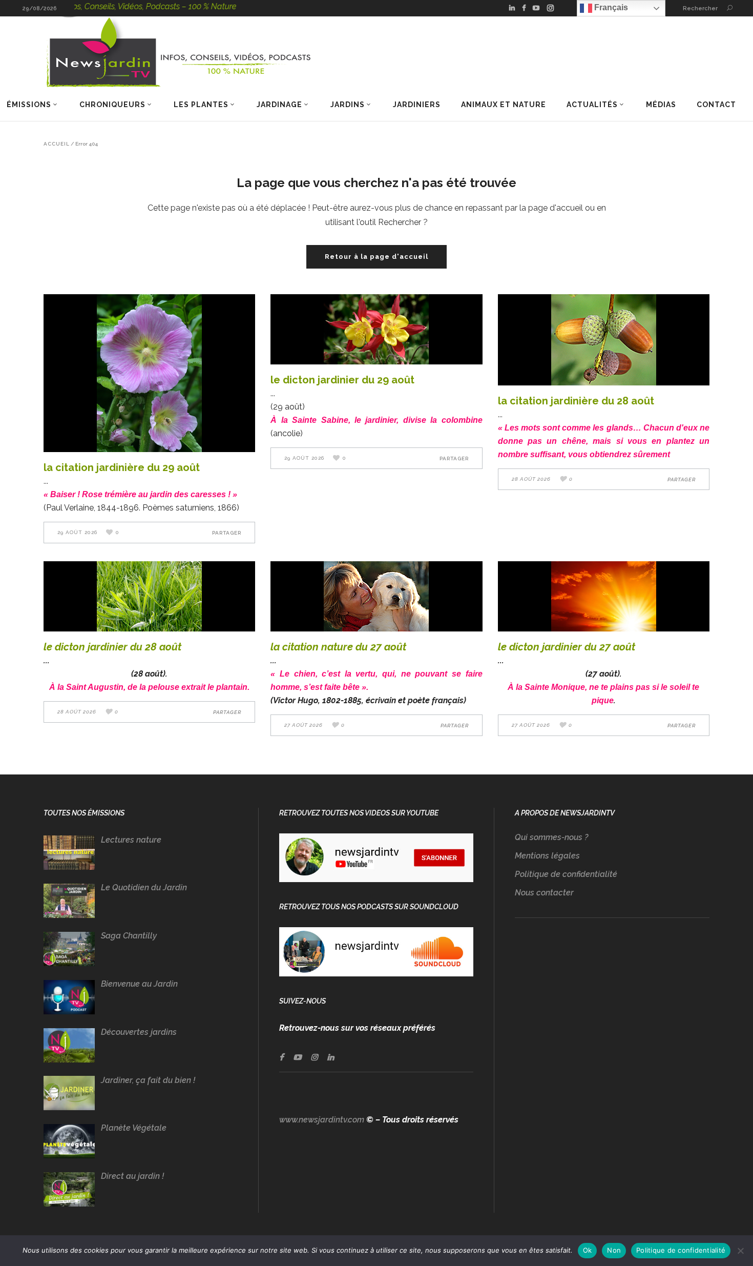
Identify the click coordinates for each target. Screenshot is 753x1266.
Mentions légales (547, 856)
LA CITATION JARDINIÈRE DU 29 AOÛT (122, 467)
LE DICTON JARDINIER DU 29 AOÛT (342, 380)
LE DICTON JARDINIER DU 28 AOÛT (112, 647)
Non (614, 1250)
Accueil (57, 144)
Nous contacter (544, 892)
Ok (587, 1250)
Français (610, 7)
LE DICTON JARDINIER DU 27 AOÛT (566, 647)
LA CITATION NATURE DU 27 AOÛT (338, 647)
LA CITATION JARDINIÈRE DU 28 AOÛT (576, 401)
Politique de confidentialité (566, 874)
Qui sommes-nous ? (551, 837)
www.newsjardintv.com (321, 1120)
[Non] (740, 1250)
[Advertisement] (612, 1034)
